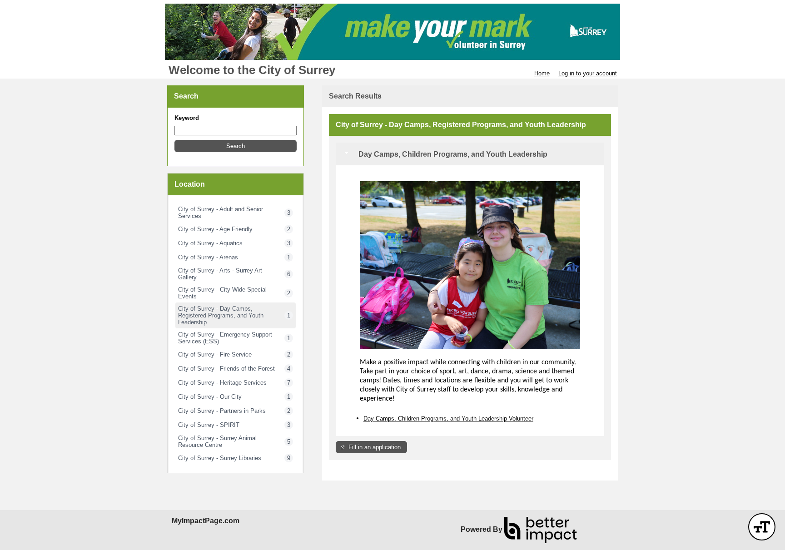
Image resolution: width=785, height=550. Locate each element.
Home (542, 73)
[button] (235, 146)
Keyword (186, 117)
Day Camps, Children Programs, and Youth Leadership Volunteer (448, 418)
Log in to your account (587, 73)
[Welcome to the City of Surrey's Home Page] (392, 32)
